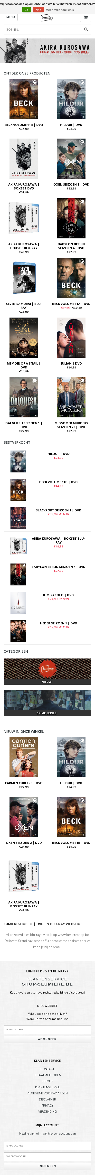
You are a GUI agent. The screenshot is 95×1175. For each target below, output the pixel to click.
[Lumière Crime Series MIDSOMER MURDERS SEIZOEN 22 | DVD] (71, 397)
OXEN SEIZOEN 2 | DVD (24, 842)
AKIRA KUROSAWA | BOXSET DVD (23, 186)
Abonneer (47, 1039)
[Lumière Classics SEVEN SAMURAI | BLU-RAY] (24, 278)
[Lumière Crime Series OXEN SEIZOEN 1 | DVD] (71, 158)
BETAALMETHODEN (47, 1075)
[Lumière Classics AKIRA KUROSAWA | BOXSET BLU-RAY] (24, 218)
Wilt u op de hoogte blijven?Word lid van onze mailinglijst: (47, 1016)
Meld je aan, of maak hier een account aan (47, 1134)
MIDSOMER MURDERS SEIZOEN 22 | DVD (71, 425)
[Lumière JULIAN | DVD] (71, 337)
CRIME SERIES (46, 713)
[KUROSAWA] (47, 50)
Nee (38, 10)
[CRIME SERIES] (47, 700)
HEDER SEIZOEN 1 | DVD (58, 623)
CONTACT (47, 1069)
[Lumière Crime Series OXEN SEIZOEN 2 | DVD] (24, 816)
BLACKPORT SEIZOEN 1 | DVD (58, 510)
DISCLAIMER (47, 1099)
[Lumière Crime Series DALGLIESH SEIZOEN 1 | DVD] (24, 397)
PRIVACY (47, 1106)
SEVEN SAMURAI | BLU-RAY (24, 305)
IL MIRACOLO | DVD (58, 595)
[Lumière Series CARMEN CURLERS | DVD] (24, 757)
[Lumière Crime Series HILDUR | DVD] (71, 99)
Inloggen (47, 1166)
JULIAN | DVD (71, 363)
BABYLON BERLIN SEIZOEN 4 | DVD (71, 246)
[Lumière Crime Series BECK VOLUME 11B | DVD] (24, 99)
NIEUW (46, 682)
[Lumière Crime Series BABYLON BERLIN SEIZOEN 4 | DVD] (71, 218)
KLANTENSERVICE (47, 1087)
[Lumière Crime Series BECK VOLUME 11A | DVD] (71, 278)
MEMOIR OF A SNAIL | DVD (24, 365)
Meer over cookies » (60, 10)
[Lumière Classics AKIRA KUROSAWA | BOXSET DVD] (24, 158)
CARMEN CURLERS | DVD (24, 783)
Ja (26, 10)
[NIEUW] (47, 668)
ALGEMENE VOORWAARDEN (47, 1093)
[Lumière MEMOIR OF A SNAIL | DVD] (24, 337)
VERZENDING (47, 1112)
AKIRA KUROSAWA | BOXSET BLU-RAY (23, 246)
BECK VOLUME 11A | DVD (71, 303)
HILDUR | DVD (71, 124)
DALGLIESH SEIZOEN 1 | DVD (23, 425)
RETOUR (47, 1081)
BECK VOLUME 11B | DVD (24, 124)
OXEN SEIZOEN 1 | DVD (71, 184)
